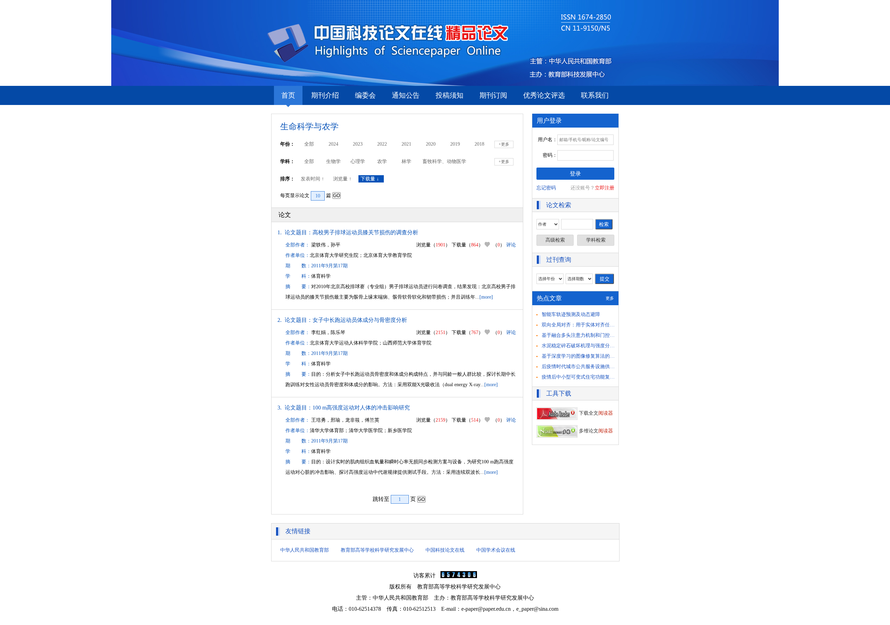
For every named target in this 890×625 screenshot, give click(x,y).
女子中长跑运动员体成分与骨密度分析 (360, 320)
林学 (406, 161)
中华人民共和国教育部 (304, 550)
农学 (382, 161)
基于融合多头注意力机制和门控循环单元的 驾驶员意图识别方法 (610, 335)
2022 (382, 144)
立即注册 (604, 187)
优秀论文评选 (544, 95)
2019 (455, 144)
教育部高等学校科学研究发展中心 (377, 550)
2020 (431, 144)
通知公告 (406, 95)
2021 (406, 144)
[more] (486, 297)
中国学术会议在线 (495, 550)
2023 (358, 144)
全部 (309, 144)
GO (336, 195)
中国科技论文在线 (445, 550)
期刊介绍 (325, 95)
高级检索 (555, 240)
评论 (511, 244)
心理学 (357, 161)
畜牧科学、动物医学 (444, 161)
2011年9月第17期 (329, 265)
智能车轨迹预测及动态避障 (571, 314)
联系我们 (595, 95)
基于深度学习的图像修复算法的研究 (581, 356)
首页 (288, 95)
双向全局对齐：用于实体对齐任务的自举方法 (590, 324)
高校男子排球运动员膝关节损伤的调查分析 (365, 232)
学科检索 (596, 240)
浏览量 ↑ (343, 178)
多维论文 (595, 430)
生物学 (333, 161)
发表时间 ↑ (313, 178)
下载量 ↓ (371, 178)
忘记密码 (546, 187)
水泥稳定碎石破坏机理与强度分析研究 (583, 345)
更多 (610, 298)
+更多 (504, 144)
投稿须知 (449, 95)
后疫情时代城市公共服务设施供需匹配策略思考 (593, 366)
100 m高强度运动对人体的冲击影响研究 (361, 408)
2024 (333, 144)
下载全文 (595, 413)
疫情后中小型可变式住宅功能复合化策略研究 (590, 377)
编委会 (365, 95)
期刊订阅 (493, 95)
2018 (479, 144)
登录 (575, 174)
